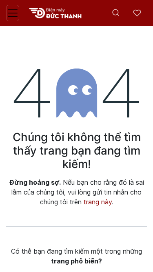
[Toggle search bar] (116, 13)
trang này (98, 202)
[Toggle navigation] (12, 13)
